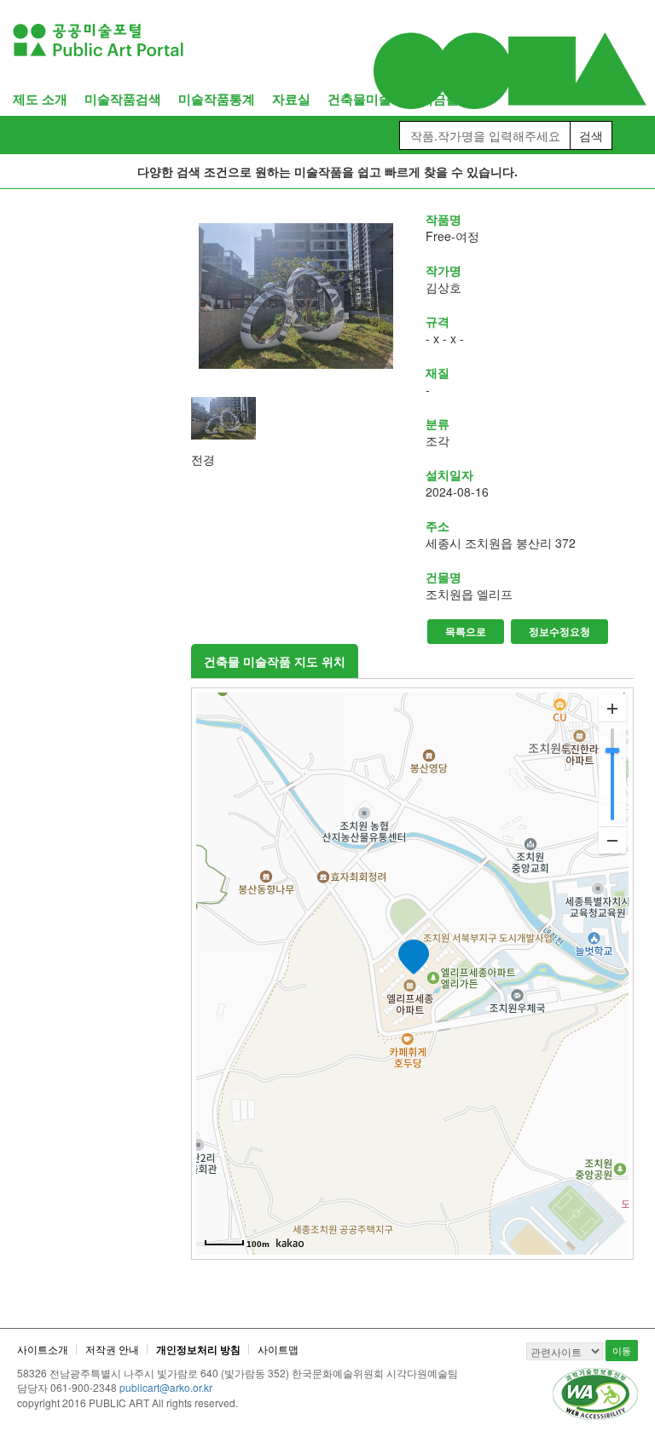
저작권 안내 (112, 1349)
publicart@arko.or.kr (165, 1387)
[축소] (612, 840)
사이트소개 (42, 1349)
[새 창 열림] (295, 296)
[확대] (612, 708)
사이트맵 (278, 1349)
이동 (621, 1350)
